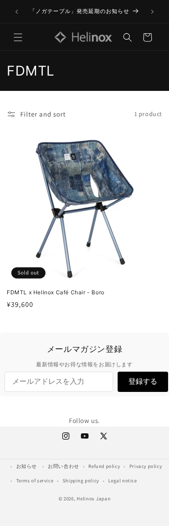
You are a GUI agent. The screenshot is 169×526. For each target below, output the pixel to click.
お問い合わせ (63, 466)
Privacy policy (145, 466)
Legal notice (122, 480)
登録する (142, 381)
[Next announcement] (152, 12)
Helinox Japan (93, 498)
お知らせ (26, 466)
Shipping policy (81, 480)
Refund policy (104, 466)
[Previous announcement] (17, 12)
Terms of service (35, 480)
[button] (18, 37)
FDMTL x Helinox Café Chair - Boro (56, 292)
